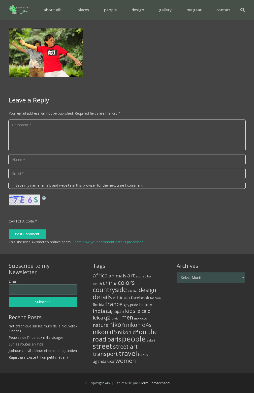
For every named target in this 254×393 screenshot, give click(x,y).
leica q (143, 310)
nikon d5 (105, 332)
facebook (140, 297)
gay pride (131, 304)
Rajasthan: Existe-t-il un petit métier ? (38, 357)
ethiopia (121, 297)
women (125, 360)
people (134, 339)
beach (97, 284)
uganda (99, 361)
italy (109, 311)
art (131, 275)
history (145, 304)
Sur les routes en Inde (26, 344)
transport (105, 353)
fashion (155, 298)
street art (125, 346)
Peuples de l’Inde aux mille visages (36, 337)
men (127, 317)
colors (126, 282)
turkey (143, 354)
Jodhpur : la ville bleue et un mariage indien (43, 350)
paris (114, 339)
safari (151, 340)
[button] (92, 9)
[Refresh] (44, 197)
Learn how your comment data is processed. (108, 242)
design (147, 290)
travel (128, 353)
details (102, 296)
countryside (110, 289)
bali (149, 276)
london (115, 318)
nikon (117, 324)
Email (13, 281)
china (110, 282)
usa (110, 361)
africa (100, 275)
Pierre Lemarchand (154, 383)
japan (119, 311)
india (99, 310)
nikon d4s (139, 325)
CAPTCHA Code (21, 221)
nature (100, 325)
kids (130, 310)
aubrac (141, 276)
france (114, 304)
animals (117, 275)
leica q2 (101, 317)
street (102, 346)
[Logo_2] (19, 10)
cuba (133, 290)
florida (98, 304)
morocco (140, 318)
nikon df (128, 332)
